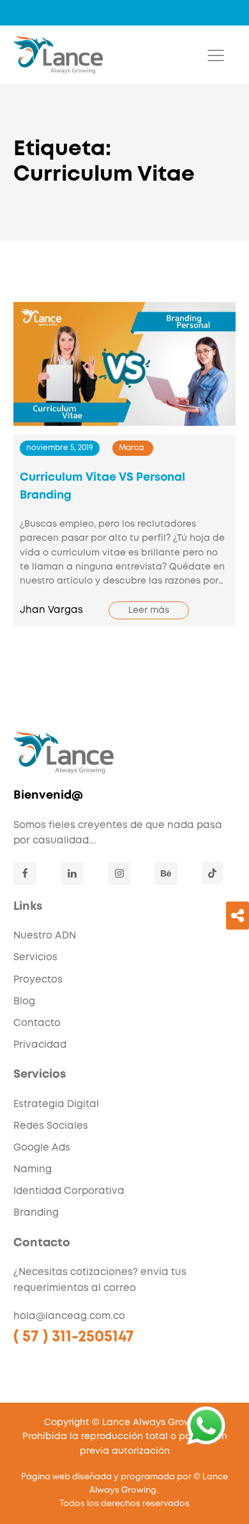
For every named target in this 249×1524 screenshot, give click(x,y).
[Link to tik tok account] (212, 873)
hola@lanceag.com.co (69, 1316)
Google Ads (41, 1147)
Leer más (148, 610)
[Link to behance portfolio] (166, 873)
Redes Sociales (50, 1126)
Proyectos (38, 980)
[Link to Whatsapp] (206, 1425)
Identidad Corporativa (68, 1191)
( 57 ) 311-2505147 (73, 1337)
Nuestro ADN (44, 936)
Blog (24, 1001)
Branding (36, 1213)
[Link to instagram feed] (119, 873)
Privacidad (39, 1045)
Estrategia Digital (56, 1104)
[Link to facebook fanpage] (24, 873)
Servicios (35, 957)
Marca (131, 447)
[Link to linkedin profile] (72, 873)
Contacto (37, 1023)
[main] (58, 55)
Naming (32, 1169)
